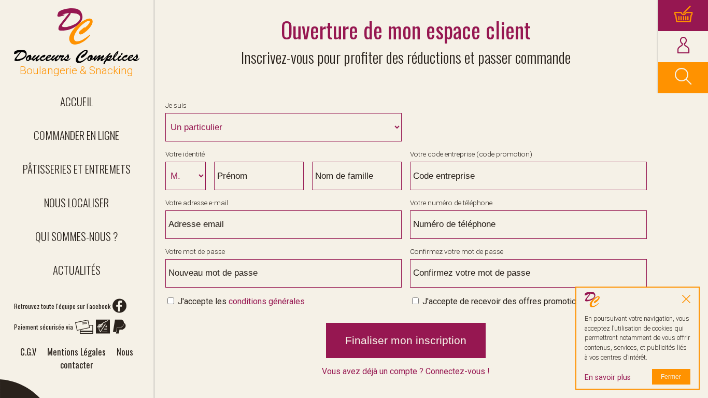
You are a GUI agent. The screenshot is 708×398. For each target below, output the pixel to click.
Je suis (176, 105)
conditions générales (267, 301)
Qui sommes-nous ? (76, 236)
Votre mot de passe (195, 251)
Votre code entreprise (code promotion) (471, 154)
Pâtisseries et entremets (77, 169)
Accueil (76, 101)
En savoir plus (608, 377)
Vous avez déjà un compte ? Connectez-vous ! (406, 371)
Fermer (671, 376)
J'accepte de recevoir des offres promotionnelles (511, 301)
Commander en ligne (76, 135)
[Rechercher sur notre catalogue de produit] (683, 77)
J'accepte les (240, 301)
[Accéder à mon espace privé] (683, 46)
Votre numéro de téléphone (451, 202)
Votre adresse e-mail (196, 202)
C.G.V (28, 351)
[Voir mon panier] (683, 15)
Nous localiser (76, 202)
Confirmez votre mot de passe (456, 251)
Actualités (77, 270)
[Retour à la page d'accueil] (76, 36)
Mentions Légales (76, 351)
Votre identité (185, 154)
